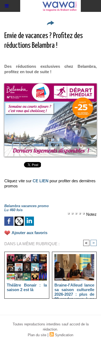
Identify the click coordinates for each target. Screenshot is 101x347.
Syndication (64, 335)
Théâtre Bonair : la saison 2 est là (27, 287)
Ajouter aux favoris (29, 232)
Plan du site (37, 335)
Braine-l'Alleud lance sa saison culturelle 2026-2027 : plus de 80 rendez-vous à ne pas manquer (74, 289)
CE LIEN (40, 180)
